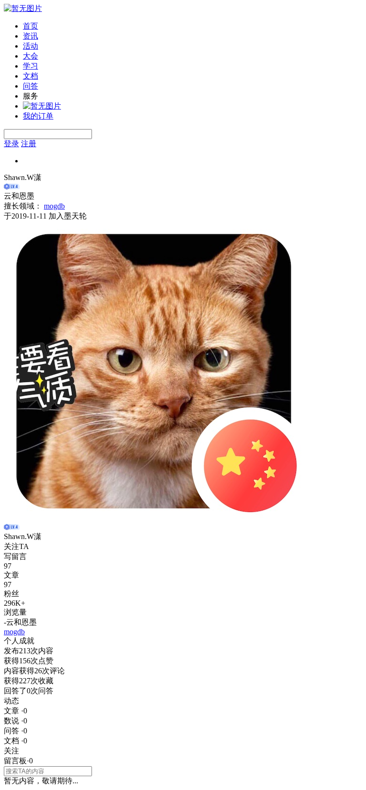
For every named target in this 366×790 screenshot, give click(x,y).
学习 (30, 66)
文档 (30, 76)
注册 (28, 144)
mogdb (54, 206)
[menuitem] (192, 26)
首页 (30, 26)
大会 (30, 56)
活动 (30, 46)
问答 (30, 86)
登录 (11, 144)
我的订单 (38, 116)
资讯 (30, 36)
